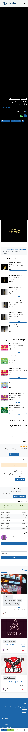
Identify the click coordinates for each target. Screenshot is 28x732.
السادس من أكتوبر (16, 609)
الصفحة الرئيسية (19, 249)
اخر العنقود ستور (20, 607)
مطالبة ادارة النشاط (19, 496)
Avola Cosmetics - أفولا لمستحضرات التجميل (14, 645)
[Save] (17, 730)
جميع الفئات (10, 249)
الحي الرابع (23, 609)
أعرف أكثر (18, 272)
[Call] (4, 730)
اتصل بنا (3, 721)
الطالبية (23, 685)
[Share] (24, 730)
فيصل (20, 685)
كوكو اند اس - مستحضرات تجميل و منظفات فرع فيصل (15, 682)
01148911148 (21, 111)
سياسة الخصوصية (6, 727)
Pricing (3, 716)
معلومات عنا (4, 718)
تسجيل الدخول (20, 479)
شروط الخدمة (4, 724)
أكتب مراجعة (6, 121)
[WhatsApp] (10, 730)
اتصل (14, 543)
